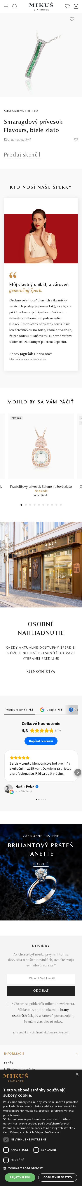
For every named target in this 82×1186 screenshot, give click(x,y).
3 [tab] (30, 505)
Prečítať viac (52, 1132)
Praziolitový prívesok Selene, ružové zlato (41, 487)
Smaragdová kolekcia (21, 111)
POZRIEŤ (41, 864)
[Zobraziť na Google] (8, 788)
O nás (8, 1063)
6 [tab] (43, 505)
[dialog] (41, 1128)
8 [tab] (52, 505)
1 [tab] (21, 505)
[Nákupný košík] (76, 6)
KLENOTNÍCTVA (41, 672)
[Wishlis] (67, 6)
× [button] (77, 1074)
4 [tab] (34, 505)
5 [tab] (39, 505)
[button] (4, 772)
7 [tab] (47, 505)
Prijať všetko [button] (20, 1177)
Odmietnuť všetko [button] (58, 1177)
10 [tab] (61, 505)
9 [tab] (56, 505)
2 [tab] (25, 505)
